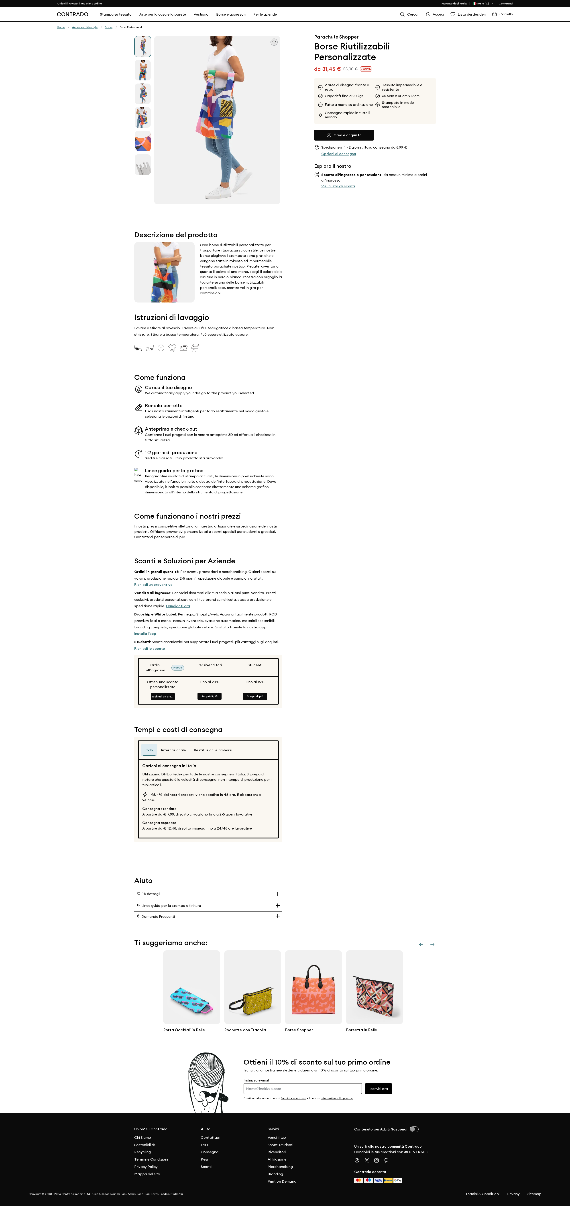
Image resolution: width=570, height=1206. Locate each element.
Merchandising (280, 1166)
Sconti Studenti (280, 1145)
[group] (142, 46)
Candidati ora (178, 606)
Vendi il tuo (277, 1137)
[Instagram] (378, 1160)
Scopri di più (210, 696)
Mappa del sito (147, 1174)
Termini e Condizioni (151, 1159)
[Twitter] (368, 1160)
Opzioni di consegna (338, 153)
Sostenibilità (144, 1145)
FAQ (204, 1145)
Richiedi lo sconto (149, 648)
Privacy (513, 1194)
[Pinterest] (388, 1160)
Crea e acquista (348, 135)
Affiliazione (277, 1159)
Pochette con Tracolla (245, 1029)
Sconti (206, 1166)
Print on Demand (282, 1181)
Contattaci (506, 3)
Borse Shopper (299, 1029)
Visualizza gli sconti (338, 186)
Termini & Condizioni (482, 1194)
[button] (217, 120)
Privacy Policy (146, 1166)
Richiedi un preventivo (153, 584)
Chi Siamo (142, 1137)
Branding (275, 1174)
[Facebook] (358, 1160)
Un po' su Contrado (150, 1129)
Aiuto (205, 1129)
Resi (204, 1159)
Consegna (209, 1152)
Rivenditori (277, 1152)
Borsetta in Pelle (361, 1029)
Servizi (273, 1129)
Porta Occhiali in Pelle (184, 1029)
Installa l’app (145, 633)
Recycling (142, 1152)
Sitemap (534, 1194)
